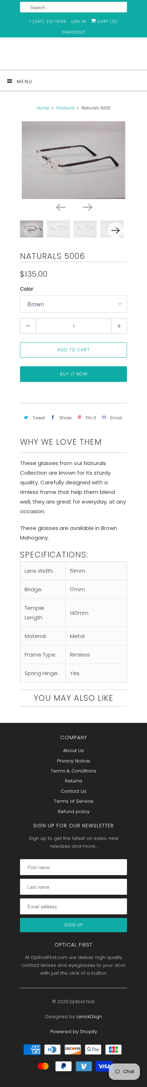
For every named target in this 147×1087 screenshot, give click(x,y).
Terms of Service (73, 801)
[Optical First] (73, 56)
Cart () (106, 21)
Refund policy (74, 811)
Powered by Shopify (73, 1031)
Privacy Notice (73, 760)
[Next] (87, 207)
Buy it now (73, 374)
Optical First (82, 1002)
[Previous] (60, 207)
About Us (73, 750)
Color (26, 288)
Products (65, 108)
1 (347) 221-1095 (48, 21)
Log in (78, 21)
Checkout (73, 32)
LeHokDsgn (89, 1016)
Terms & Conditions (73, 770)
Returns (73, 780)
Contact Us (73, 791)
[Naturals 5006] (73, 160)
